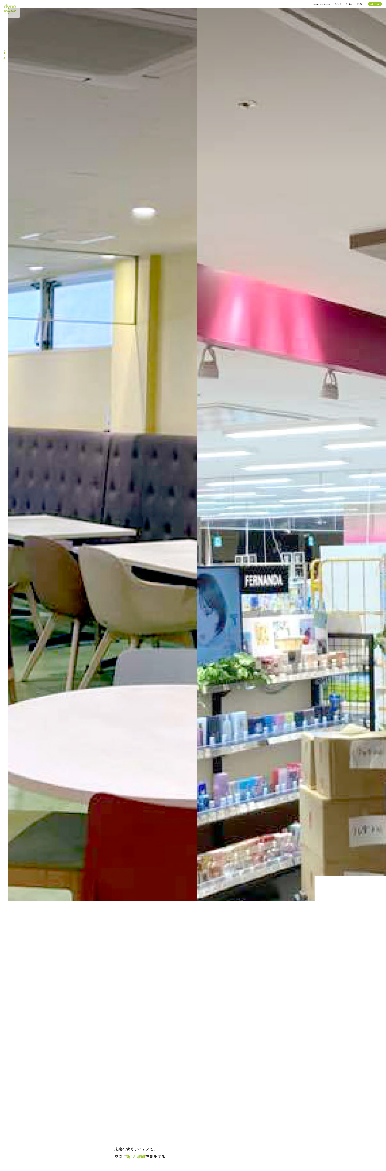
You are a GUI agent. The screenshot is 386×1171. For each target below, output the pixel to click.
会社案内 (349, 4)
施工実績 (338, 4)
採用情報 (360, 4)
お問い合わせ (374, 4)
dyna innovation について (321, 4)
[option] (197, 589)
